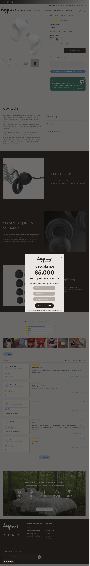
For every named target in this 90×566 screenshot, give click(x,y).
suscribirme (44, 305)
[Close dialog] (61, 256)
